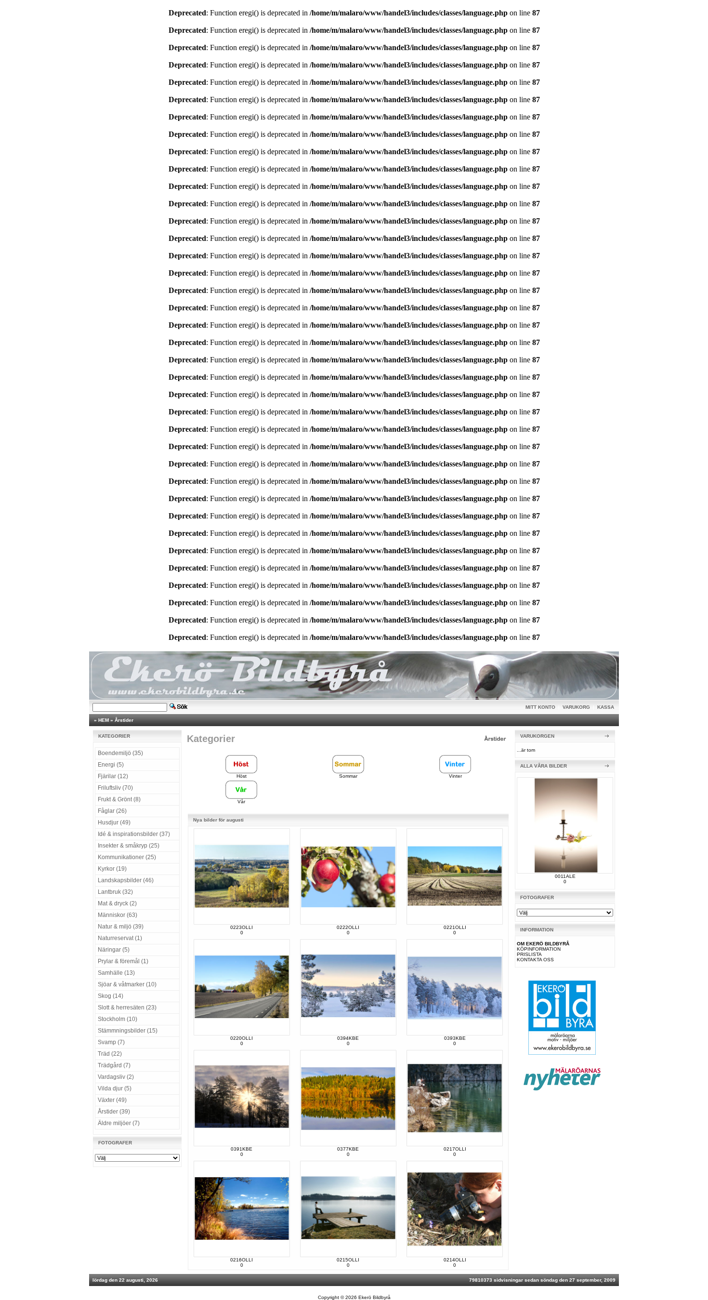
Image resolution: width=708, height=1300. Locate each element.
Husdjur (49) (114, 822)
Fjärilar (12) (113, 776)
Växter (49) (112, 1100)
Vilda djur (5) (114, 1088)
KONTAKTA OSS (535, 959)
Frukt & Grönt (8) (119, 799)
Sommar (348, 776)
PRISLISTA (529, 954)
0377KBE (348, 1149)
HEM (103, 720)
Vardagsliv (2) (116, 1077)
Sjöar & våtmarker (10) (127, 984)
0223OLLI (241, 927)
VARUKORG (576, 707)
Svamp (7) (111, 1042)
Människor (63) (117, 915)
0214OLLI (455, 1259)
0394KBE (348, 1038)
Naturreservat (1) (120, 938)
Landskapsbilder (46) (126, 880)
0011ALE (565, 876)
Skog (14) (110, 996)
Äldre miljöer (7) (119, 1123)
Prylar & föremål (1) (123, 961)
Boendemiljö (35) (120, 753)
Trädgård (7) (114, 1065)
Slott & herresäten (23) (127, 1007)
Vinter (455, 776)
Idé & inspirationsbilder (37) (134, 834)
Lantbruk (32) (115, 892)
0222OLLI (348, 927)
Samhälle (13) (116, 972)
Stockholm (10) (117, 1019)
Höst (241, 776)
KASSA (605, 707)
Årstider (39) (114, 1111)
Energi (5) (111, 764)
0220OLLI (241, 1038)
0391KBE (241, 1149)
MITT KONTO (540, 707)
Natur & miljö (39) (121, 926)
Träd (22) (110, 1053)
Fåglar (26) (112, 811)
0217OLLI (455, 1149)
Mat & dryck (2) (117, 903)
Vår (241, 801)
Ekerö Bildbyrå (374, 1297)
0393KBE (455, 1038)
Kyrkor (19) (112, 868)
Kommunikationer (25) (127, 857)
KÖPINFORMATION (539, 949)
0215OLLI (348, 1259)
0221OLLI (455, 927)
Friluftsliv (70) (115, 787)
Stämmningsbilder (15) (127, 1030)
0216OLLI (241, 1259)
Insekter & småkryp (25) (128, 845)
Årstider (124, 720)
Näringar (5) (114, 949)
